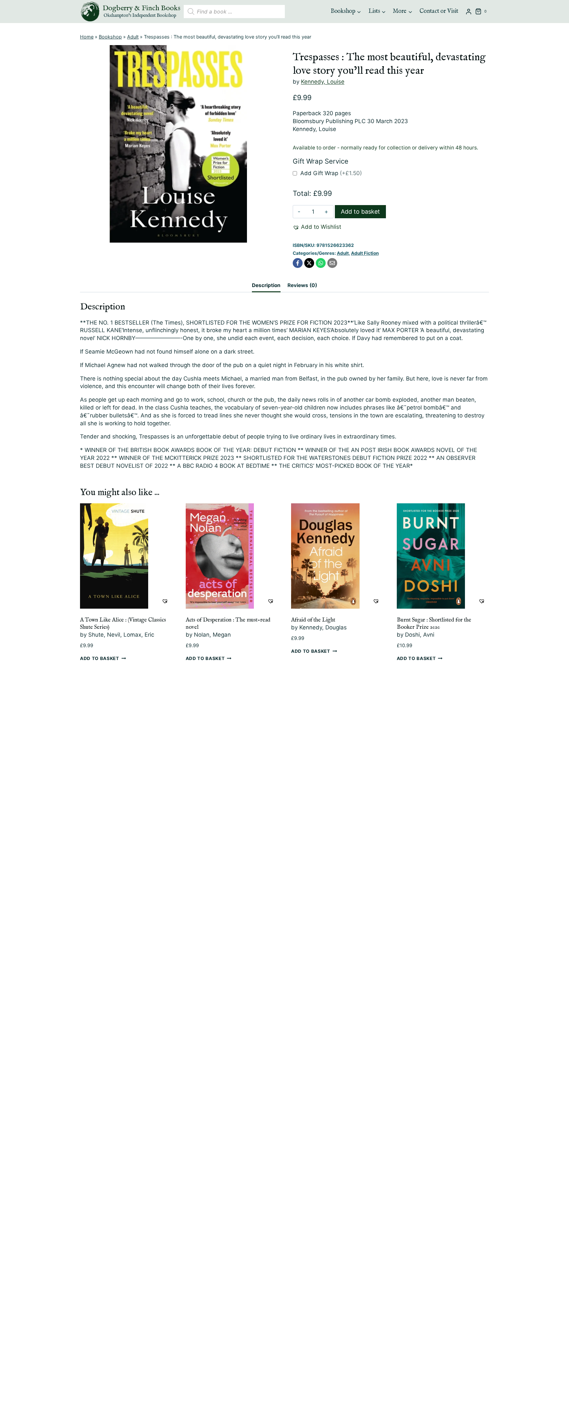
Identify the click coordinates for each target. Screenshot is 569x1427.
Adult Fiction (365, 253)
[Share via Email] (332, 263)
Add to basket (360, 211)
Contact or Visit (439, 11)
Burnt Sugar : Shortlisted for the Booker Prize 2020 (434, 624)
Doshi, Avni (419, 634)
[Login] (468, 11)
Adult (133, 37)
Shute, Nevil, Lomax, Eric (121, 634)
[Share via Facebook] (298, 263)
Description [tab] (266, 285)
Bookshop (110, 37)
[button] (317, 227)
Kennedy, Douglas (323, 627)
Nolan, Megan (212, 634)
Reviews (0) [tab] (302, 285)
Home (87, 37)
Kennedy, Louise (322, 81)
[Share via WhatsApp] (321, 263)
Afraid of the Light (313, 620)
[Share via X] (309, 263)
